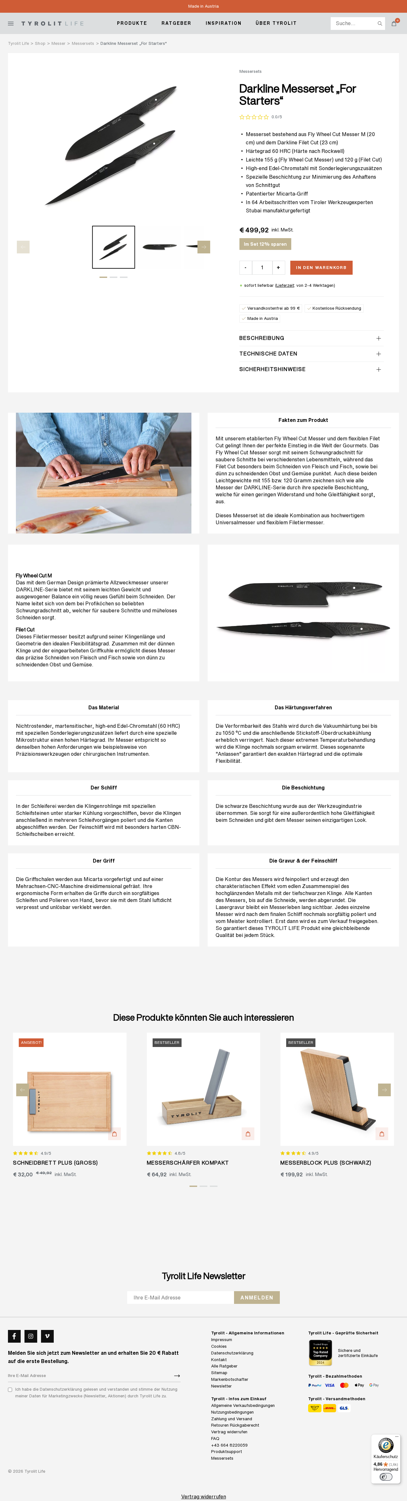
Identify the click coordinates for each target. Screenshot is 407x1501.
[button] (103, 277)
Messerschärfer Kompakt (188, 1162)
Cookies (219, 1346)
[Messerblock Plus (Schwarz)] (337, 1089)
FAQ (215, 1438)
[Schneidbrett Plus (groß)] (70, 1089)
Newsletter (221, 1386)
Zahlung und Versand (231, 1419)
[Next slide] (203, 247)
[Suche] (380, 23)
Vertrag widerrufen (229, 1432)
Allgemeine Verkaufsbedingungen (243, 1405)
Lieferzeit (285, 285)
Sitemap (219, 1373)
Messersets (222, 1458)
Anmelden (256, 1297)
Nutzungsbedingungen (232, 1412)
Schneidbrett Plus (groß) (55, 1162)
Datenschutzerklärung (232, 1353)
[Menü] (397, 1438)
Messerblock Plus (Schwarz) (326, 1162)
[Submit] (177, 1375)
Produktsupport (226, 1451)
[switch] (386, 1477)
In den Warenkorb (321, 267)
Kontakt (219, 1360)
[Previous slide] (23, 247)
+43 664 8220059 (229, 1445)
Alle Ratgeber (224, 1366)
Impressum (221, 1340)
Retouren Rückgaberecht (235, 1425)
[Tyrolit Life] (52, 23)
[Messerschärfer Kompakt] (204, 1089)
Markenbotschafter (229, 1379)
